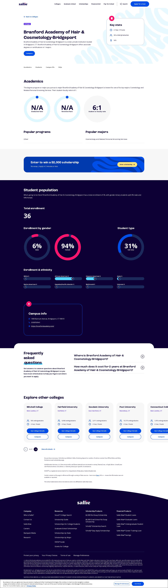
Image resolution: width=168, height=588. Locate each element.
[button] (81, 555)
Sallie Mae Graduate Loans (127, 520)
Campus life (50, 67)
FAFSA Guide (60, 542)
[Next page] (36, 449)
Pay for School (109, 4)
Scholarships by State (63, 533)
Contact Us (28, 520)
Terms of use (65, 555)
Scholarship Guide (61, 520)
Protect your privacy (31, 555)
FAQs (60, 67)
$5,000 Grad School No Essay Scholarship (96, 521)
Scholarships (83, 4)
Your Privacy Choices (49, 555)
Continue (138, 583)
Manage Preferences (122, 583)
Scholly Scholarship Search (96, 526)
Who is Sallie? (29, 515)
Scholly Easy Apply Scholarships (98, 531)
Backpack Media (30, 533)
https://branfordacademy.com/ (42, 326)
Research (27, 538)
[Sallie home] (35, 4)
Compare (29, 53)
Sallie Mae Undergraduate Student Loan (130, 525)
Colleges (57, 4)
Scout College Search (63, 515)
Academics (28, 67)
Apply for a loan (140, 4)
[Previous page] (26, 449)
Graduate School (70, 4)
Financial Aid (95, 4)
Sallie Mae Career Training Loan (129, 531)
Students (38, 67)
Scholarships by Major (63, 538)
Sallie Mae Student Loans (126, 515)
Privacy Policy (31, 586)
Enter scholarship (126, 164)
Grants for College (62, 546)
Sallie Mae (27, 524)
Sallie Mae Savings (124, 535)
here (97, 475)
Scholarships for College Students (67, 524)
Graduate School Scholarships (66, 529)
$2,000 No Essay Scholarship (96, 515)
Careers (27, 529)
